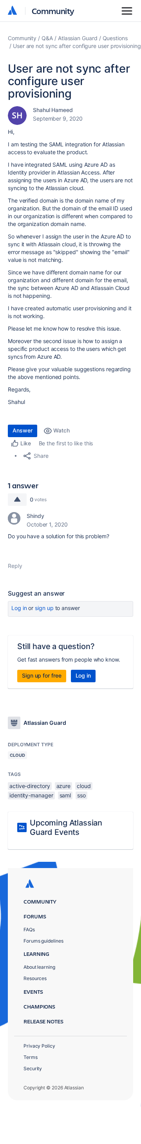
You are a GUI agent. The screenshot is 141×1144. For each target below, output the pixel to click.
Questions (115, 38)
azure (63, 786)
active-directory (29, 786)
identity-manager (31, 795)
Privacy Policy (39, 1046)
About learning (39, 967)
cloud (84, 786)
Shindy (35, 515)
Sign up (44, 608)
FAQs (29, 929)
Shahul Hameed (53, 110)
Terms (31, 1057)
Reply (15, 565)
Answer (23, 430)
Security (33, 1068)
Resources (35, 978)
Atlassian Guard (78, 38)
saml (65, 795)
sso (81, 795)
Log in (19, 608)
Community (53, 10)
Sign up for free (41, 675)
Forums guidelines (43, 941)
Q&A (47, 38)
